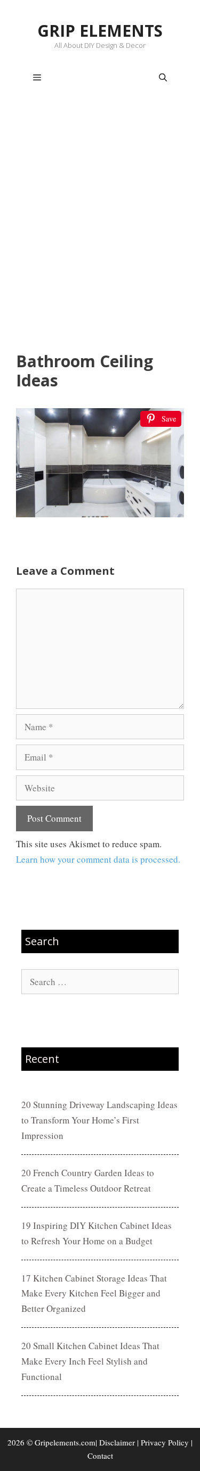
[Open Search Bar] (163, 78)
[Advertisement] (100, 225)
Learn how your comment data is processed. (98, 859)
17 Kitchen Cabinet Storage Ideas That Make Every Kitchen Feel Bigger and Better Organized (94, 1293)
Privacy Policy (165, 1442)
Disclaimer (117, 1442)
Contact (100, 1455)
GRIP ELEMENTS (100, 31)
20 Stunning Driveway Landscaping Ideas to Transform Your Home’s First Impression (99, 1120)
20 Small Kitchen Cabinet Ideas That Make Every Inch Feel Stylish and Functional (90, 1361)
